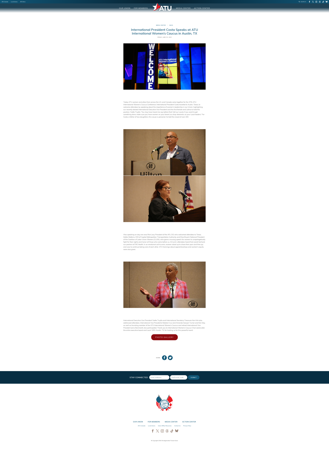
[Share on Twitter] (170, 357)
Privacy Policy (187, 426)
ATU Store (22, 1)
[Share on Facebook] (164, 357)
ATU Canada (5, 1)
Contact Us (177, 426)
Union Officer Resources (165, 426)
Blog (171, 25)
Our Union (124, 8)
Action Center (202, 8)
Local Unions (14, 1)
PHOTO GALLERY (164, 337)
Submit (194, 377)
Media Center (183, 8)
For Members (141, 8)
